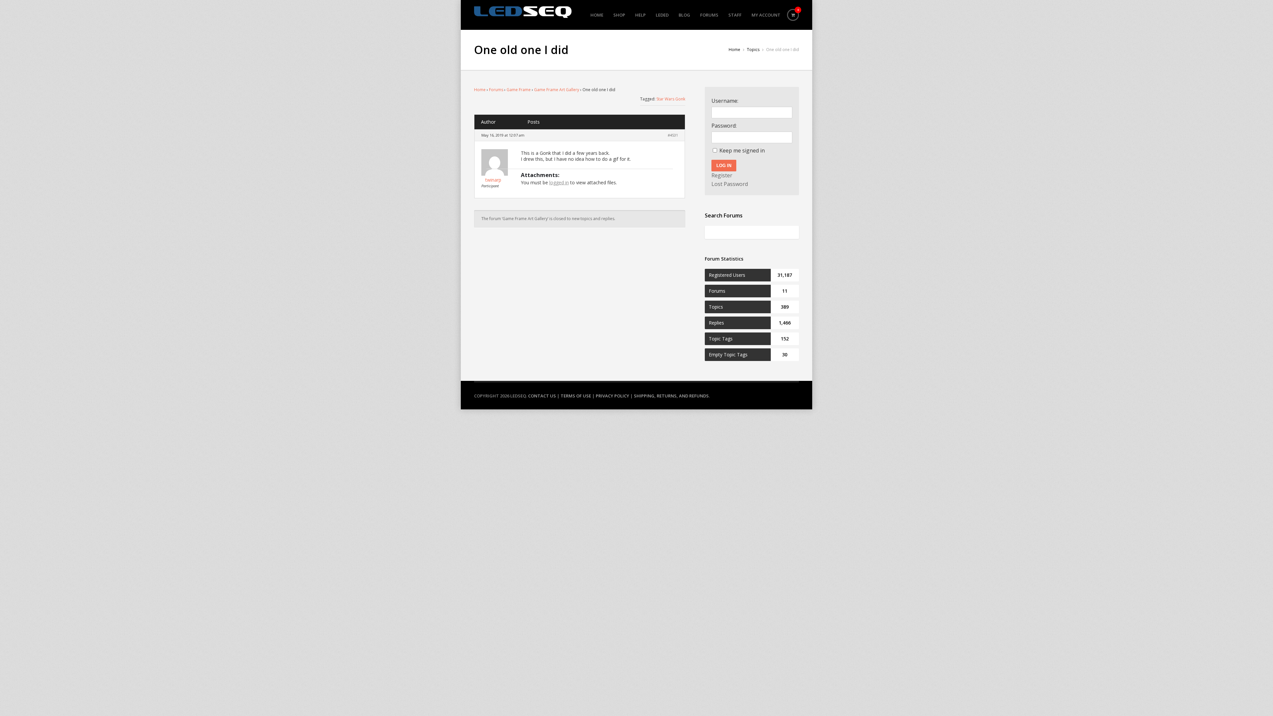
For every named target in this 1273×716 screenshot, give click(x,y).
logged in (559, 182)
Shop (619, 15)
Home (596, 15)
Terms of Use (576, 396)
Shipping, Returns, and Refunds (671, 396)
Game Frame (519, 89)
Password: (724, 125)
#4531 (673, 135)
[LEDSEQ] (523, 12)
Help (640, 15)
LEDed (662, 15)
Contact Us (542, 396)
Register (721, 175)
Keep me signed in (742, 150)
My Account (766, 15)
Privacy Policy (612, 396)
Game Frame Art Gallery (556, 89)
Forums (709, 15)
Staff (735, 15)
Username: (724, 100)
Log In (723, 165)
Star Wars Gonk (670, 99)
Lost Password (729, 184)
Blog (684, 15)
